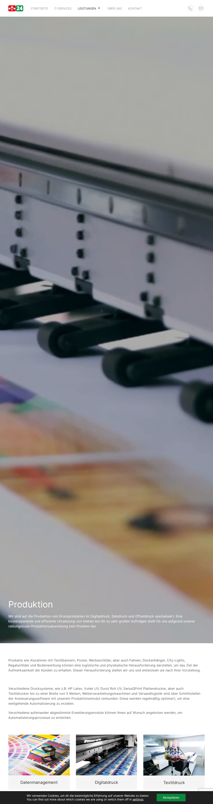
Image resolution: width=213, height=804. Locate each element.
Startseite (39, 8)
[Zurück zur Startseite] (16, 8)
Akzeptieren (171, 797)
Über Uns (114, 8)
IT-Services (63, 8)
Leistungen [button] (87, 8)
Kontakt (135, 8)
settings (138, 799)
